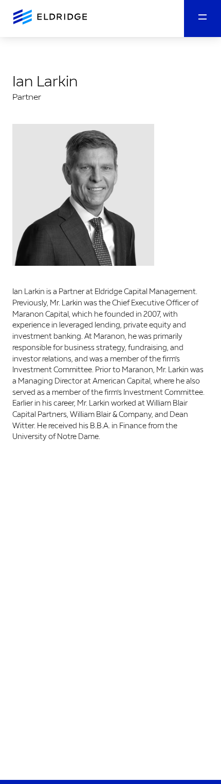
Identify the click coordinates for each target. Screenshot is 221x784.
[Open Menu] (202, 18)
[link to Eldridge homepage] (49, 17)
